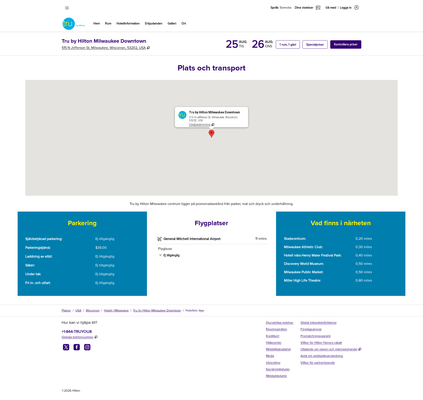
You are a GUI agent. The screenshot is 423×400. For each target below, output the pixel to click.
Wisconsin (93, 310)
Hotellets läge (195, 310)
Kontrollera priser (347, 44)
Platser (66, 310)
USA (78, 310)
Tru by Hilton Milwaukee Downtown (157, 310)
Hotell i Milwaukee (116, 310)
